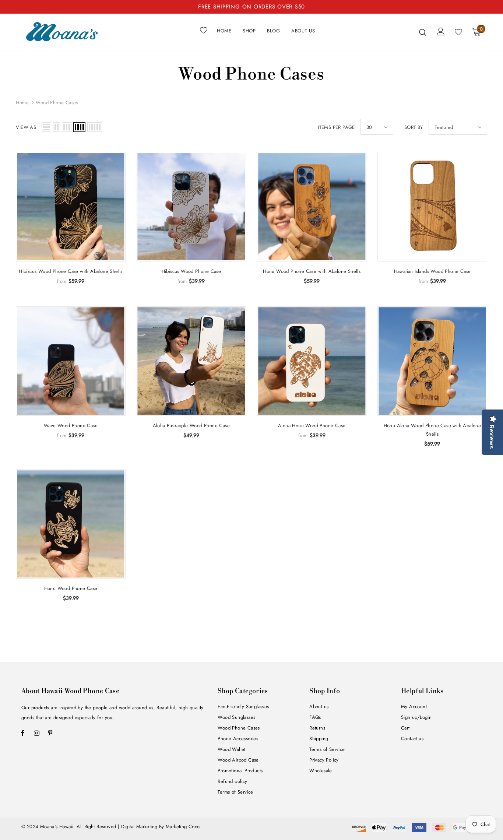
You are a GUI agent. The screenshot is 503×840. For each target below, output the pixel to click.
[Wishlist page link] (203, 30)
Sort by (413, 127)
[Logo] (61, 31)
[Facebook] (22, 732)
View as (26, 127)
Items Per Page (336, 127)
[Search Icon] (422, 32)
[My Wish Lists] (458, 32)
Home (22, 102)
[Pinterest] (50, 732)
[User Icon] (441, 31)
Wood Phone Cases (57, 102)
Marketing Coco (183, 826)
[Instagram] (36, 732)
